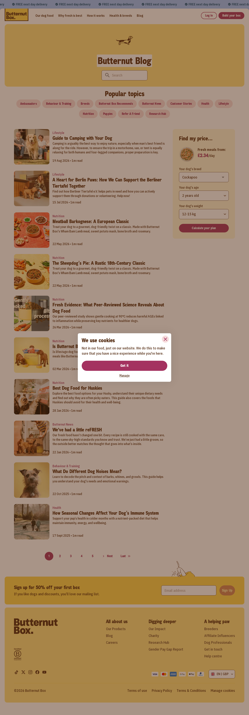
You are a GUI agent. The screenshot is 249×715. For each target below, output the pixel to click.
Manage (124, 375)
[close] (165, 339)
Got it (124, 365)
